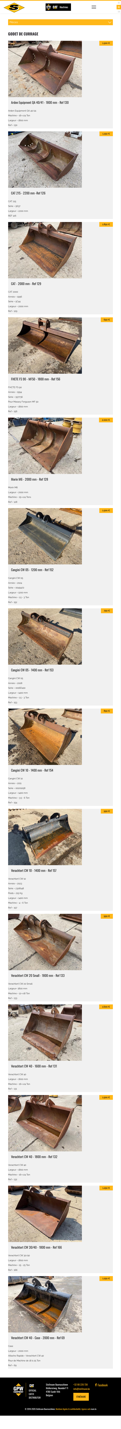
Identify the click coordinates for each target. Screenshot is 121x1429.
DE (119, 2)
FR (119, 7)
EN (119, 11)
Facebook (102, 1385)
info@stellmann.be (81, 1389)
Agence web (85, 1408)
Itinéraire (81, 1396)
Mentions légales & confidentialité (68, 1408)
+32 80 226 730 (80, 1384)
